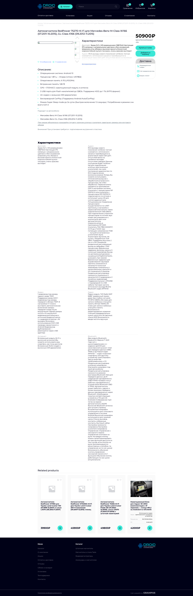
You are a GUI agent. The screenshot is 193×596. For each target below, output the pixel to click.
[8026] (88, 480)
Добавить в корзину (145, 53)
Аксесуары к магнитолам (86, 560)
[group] (55, 43)
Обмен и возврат (45, 568)
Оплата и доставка (45, 15)
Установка (70, 16)
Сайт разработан (142, 593)
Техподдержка (44, 575)
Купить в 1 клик (145, 48)
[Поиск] (117, 6)
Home (40, 23)
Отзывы (108, 16)
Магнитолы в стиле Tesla (86, 552)
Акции (89, 16)
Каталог (66, 7)
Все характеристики (89, 64)
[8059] (118, 480)
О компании (129, 16)
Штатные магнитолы (53, 23)
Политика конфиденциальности (50, 593)
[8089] (60, 62)
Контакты (151, 16)
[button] (72, 42)
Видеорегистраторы (84, 556)
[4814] (148, 480)
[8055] (58, 480)
